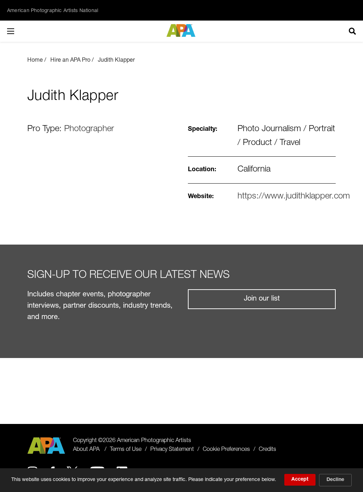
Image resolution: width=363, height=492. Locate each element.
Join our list (262, 299)
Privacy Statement (172, 450)
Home (35, 60)
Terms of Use (125, 450)
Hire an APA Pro (70, 60)
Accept (299, 479)
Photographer (89, 129)
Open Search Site (352, 31)
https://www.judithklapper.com (294, 196)
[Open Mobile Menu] (17, 31)
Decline (335, 479)
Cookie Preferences (226, 450)
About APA (86, 450)
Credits (267, 450)
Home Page (181, 30)
